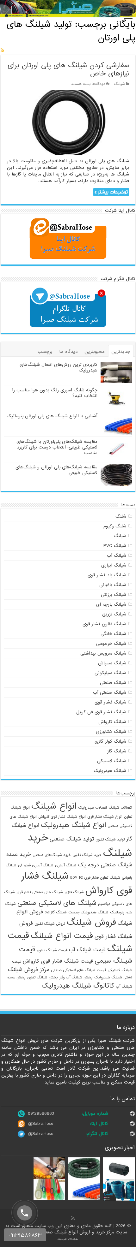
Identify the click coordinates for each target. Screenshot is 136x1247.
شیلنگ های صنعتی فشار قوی (39, 892)
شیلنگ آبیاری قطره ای (35, 865)
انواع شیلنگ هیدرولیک (73, 825)
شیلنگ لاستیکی (111, 760)
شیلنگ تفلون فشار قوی (104, 624)
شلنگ (120, 516)
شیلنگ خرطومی (111, 643)
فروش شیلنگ (91, 922)
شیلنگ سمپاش (112, 663)
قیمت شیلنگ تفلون (52, 950)
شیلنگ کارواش (112, 721)
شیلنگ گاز (116, 751)
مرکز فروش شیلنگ (28, 970)
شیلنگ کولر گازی (110, 741)
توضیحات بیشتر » (111, 192)
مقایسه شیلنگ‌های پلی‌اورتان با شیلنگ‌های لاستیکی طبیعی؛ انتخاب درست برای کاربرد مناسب (56, 447)
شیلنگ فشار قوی (110, 702)
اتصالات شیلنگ (120, 808)
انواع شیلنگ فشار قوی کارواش (62, 817)
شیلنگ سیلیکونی (110, 672)
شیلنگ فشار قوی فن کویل (101, 712)
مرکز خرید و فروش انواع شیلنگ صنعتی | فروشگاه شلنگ (62, 1232)
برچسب (45, 351)
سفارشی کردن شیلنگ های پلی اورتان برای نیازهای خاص (68, 69)
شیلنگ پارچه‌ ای (111, 604)
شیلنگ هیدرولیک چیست (88, 912)
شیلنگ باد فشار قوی (107, 575)
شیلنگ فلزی (74, 892)
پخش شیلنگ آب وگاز (76, 977)
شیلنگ (119, 84)
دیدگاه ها (68, 351)
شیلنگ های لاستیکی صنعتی (56, 903)
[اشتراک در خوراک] (2, 50)
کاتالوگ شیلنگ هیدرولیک (77, 986)
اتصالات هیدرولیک (92, 808)
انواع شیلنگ (54, 806)
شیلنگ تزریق (114, 614)
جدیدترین (120, 351)
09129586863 (41, 1113)
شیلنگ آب (116, 555)
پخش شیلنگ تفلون (42, 977)
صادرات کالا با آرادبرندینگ (68, 1239)
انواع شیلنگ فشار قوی (104, 817)
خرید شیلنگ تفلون (87, 855)
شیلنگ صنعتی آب (109, 692)
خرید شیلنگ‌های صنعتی (52, 855)
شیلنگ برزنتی (113, 594)
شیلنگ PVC (114, 545)
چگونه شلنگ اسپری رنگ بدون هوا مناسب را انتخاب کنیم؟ (54, 393)
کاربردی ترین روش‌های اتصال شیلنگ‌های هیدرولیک (58, 367)
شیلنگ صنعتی (113, 682)
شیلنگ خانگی (113, 633)
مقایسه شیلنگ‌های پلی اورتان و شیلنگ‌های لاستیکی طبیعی (56, 470)
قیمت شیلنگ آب (87, 950)
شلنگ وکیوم (114, 526)
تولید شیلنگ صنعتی (72, 839)
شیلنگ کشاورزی (111, 731)
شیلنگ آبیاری (113, 565)
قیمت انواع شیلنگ (62, 936)
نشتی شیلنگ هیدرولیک (113, 977)
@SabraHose (40, 1123)
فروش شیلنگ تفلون (49, 924)
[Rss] (73, 1218)
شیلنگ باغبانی (112, 584)
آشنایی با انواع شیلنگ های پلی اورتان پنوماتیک (52, 416)
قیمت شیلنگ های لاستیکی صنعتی (78, 970)
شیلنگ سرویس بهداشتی (103, 653)
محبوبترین (94, 351)
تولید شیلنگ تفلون (110, 839)
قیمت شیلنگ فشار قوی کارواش (58, 961)
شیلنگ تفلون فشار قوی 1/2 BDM (95, 878)
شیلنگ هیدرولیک (110, 770)
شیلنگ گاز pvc (56, 912)
